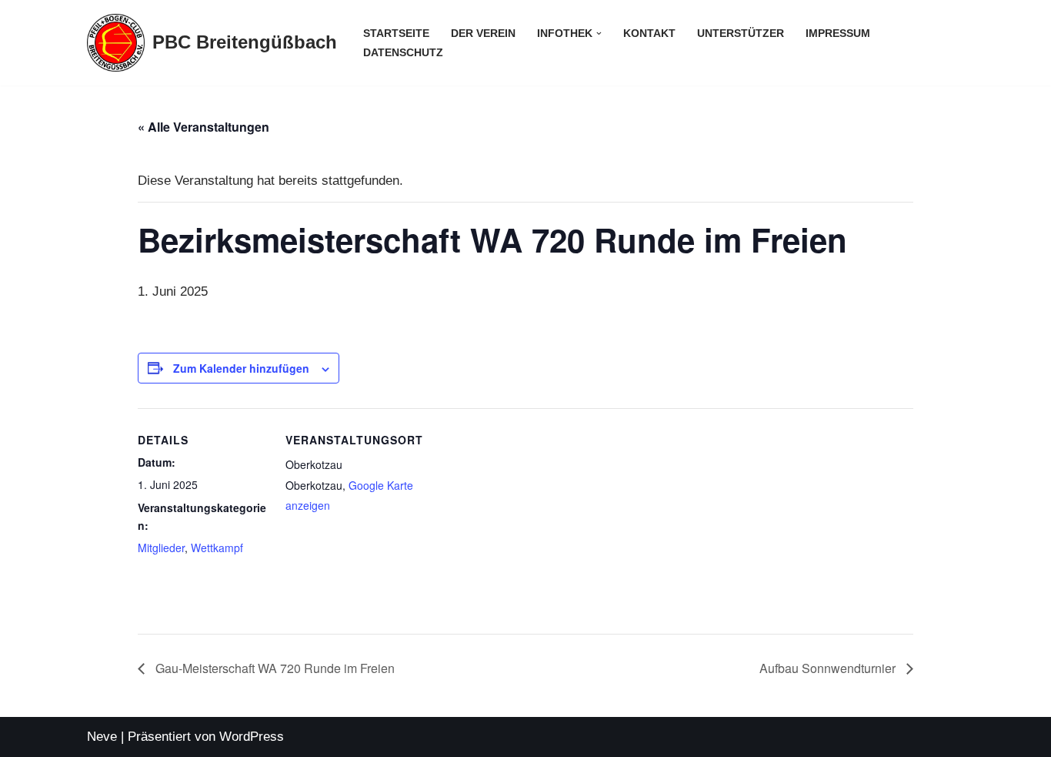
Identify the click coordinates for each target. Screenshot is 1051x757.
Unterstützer (740, 33)
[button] (599, 33)
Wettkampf (217, 547)
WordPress (251, 736)
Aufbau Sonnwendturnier (829, 668)
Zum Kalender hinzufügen (241, 368)
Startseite (396, 33)
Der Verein (483, 33)
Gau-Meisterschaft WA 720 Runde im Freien (273, 668)
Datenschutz (403, 53)
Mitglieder (161, 547)
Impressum (838, 33)
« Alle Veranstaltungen (203, 127)
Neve (102, 736)
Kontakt (649, 33)
